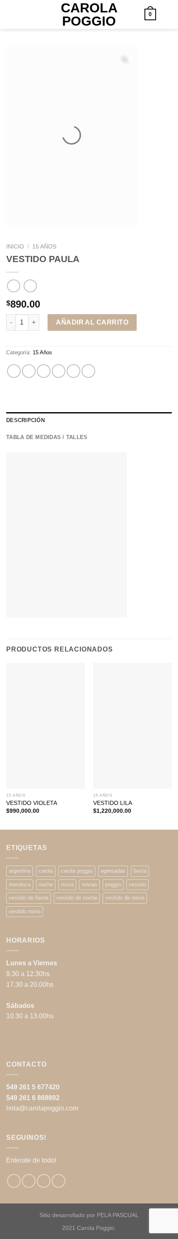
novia (67, 884)
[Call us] (58, 1181)
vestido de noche (76, 898)
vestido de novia (124, 898)
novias (89, 884)
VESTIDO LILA (112, 803)
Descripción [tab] (25, 420)
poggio (113, 884)
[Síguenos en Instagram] (29, 1181)
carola (45, 871)
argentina (20, 871)
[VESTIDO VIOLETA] (45, 726)
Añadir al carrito (92, 322)
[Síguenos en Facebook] (14, 1181)
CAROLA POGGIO (89, 14)
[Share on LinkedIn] (88, 371)
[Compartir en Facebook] (29, 371)
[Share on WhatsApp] (14, 371)
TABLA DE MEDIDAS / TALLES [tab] (46, 437)
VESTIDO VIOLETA (31, 803)
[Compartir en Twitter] (44, 371)
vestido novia (25, 911)
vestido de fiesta (28, 898)
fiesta (140, 871)
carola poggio (77, 871)
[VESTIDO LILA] (132, 726)
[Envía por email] (58, 371)
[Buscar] (9, 14)
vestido (137, 884)
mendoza (20, 884)
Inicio (15, 247)
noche (45, 884)
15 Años (44, 247)
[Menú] (167, 14)
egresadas (113, 871)
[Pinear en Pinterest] (73, 371)
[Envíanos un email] (44, 1181)
